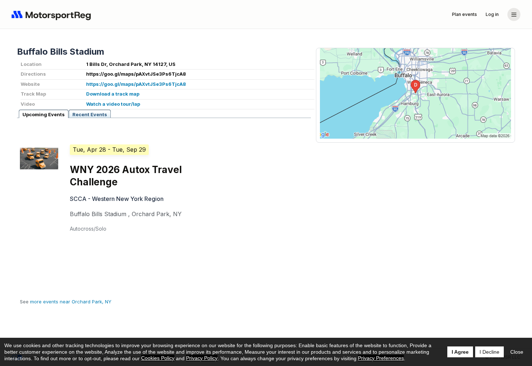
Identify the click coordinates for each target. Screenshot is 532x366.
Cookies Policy (157, 358)
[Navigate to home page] (53, 14)
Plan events (464, 14)
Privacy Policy (202, 358)
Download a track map (112, 94)
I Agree (460, 352)
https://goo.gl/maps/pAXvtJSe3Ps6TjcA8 (136, 84)
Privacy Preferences (381, 358)
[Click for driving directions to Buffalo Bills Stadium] (415, 93)
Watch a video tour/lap (113, 104)
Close (516, 352)
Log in (492, 14)
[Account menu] (513, 14)
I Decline (489, 352)
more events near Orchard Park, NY (70, 301)
